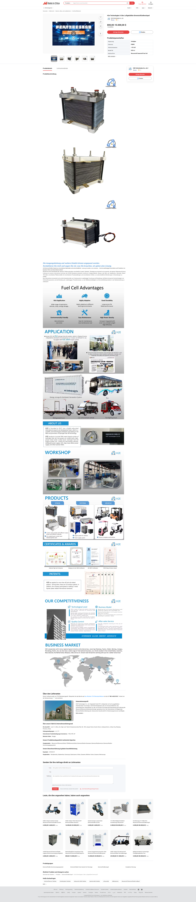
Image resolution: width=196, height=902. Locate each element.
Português (91, 892)
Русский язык (103, 892)
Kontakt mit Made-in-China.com (92, 889)
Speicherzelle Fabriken (94, 881)
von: (50, 768)
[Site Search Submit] (132, 3)
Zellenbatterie (115, 881)
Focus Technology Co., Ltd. (96, 895)
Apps (143, 8)
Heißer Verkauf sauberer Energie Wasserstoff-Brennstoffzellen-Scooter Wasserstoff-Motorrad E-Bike (52, 822)
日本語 (68, 892)
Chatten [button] (143, 32)
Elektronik (51, 11)
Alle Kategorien (48, 8)
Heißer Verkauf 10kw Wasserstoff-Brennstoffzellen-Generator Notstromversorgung (73, 822)
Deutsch (84, 892)
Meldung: (49, 776)
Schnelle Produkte (104, 889)
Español (79, 892)
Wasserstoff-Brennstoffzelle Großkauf (131, 881)
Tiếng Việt (141, 892)
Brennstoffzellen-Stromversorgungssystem (53, 867)
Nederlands (119, 892)
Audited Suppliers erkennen (116, 889)
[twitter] (141, 889)
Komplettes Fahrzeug (131, 867)
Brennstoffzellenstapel (103, 867)
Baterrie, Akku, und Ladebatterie (63, 11)
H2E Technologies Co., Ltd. (117, 18)
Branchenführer (132, 889)
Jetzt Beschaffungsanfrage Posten (89, 789)
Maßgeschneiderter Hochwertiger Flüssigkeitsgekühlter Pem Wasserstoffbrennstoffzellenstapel (141, 853)
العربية (114, 892)
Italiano (96, 892)
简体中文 (57, 892)
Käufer (129, 8)
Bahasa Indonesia (148, 892)
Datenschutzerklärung (79, 889)
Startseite (45, 11)
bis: (50, 772)
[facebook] (138, 889)
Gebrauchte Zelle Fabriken (80, 881)
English (52, 892)
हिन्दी (125, 892)
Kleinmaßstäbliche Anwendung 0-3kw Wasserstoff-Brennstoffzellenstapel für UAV (74, 853)
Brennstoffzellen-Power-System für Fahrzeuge (81, 867)
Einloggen (150, 4)
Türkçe (135, 892)
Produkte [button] (67, 3)
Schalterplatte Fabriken (65, 881)
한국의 (109, 892)
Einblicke (125, 889)
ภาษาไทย (130, 892)
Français (74, 892)
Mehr (44, 884)
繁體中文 (63, 892)
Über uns (55, 889)
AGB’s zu (156, 896)
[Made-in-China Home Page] (51, 3)
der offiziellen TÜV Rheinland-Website (94, 696)
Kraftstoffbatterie (76, 11)
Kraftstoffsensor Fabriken (50, 881)
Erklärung (61, 889)
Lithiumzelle (106, 881)
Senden (55, 789)
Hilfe (137, 8)
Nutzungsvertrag (68, 889)
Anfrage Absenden (118, 32)
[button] (127, 3)
